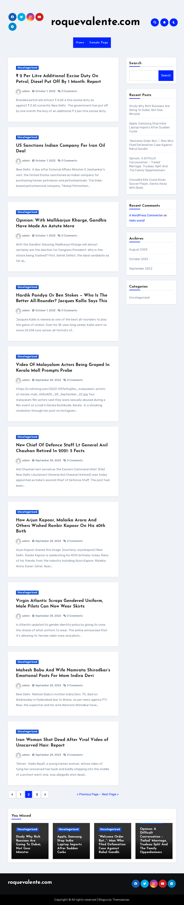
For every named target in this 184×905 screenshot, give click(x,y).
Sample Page (98, 42)
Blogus (103, 899)
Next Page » (110, 794)
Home (80, 42)
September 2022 (140, 268)
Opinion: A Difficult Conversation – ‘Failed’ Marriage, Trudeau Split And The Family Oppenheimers (154, 840)
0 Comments (69, 91)
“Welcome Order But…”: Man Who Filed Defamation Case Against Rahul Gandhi (151, 145)
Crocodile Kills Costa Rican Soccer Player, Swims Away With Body (148, 183)
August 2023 (138, 249)
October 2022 (138, 259)
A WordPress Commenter (146, 215)
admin (26, 91)
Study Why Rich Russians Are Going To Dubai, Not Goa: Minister (149, 110)
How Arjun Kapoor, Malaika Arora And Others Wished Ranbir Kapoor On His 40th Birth (60, 526)
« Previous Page (87, 794)
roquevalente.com (95, 22)
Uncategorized (27, 67)
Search (135, 63)
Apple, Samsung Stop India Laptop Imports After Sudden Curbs (149, 127)
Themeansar (120, 899)
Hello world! (137, 220)
